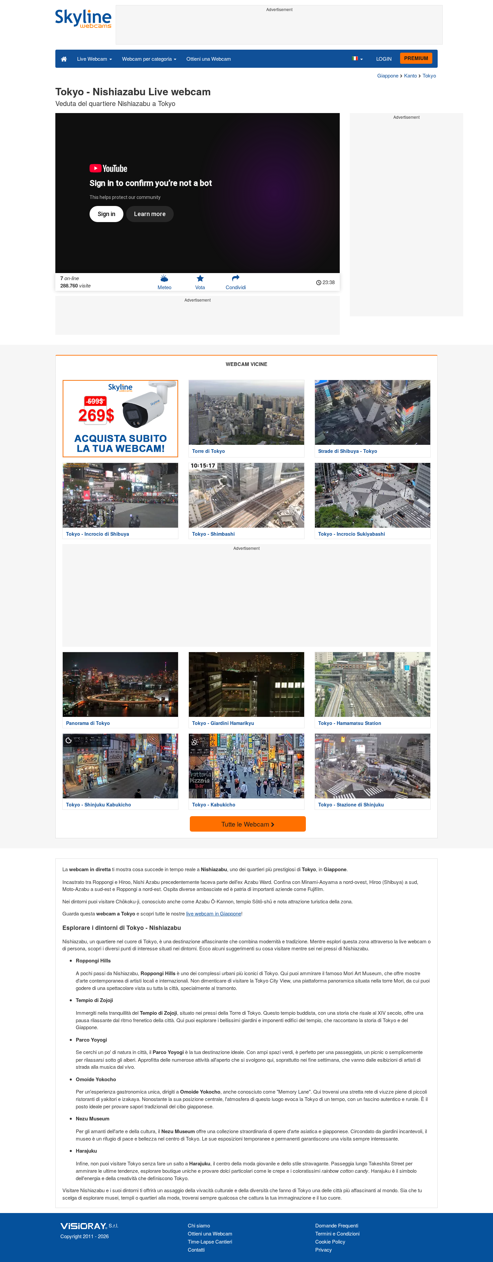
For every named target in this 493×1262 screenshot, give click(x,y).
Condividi (236, 287)
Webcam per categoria (147, 58)
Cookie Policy (330, 1241)
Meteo (164, 287)
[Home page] (64, 58)
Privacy (323, 1249)
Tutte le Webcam (246, 823)
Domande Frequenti (336, 1225)
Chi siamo (199, 1225)
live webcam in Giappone (213, 913)
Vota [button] (200, 287)
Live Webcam (93, 58)
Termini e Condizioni (337, 1233)
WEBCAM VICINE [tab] (246, 364)
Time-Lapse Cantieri (210, 1241)
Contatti (196, 1249)
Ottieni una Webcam (208, 58)
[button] (357, 58)
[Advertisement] (279, 29)
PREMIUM (416, 58)
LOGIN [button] (384, 58)
